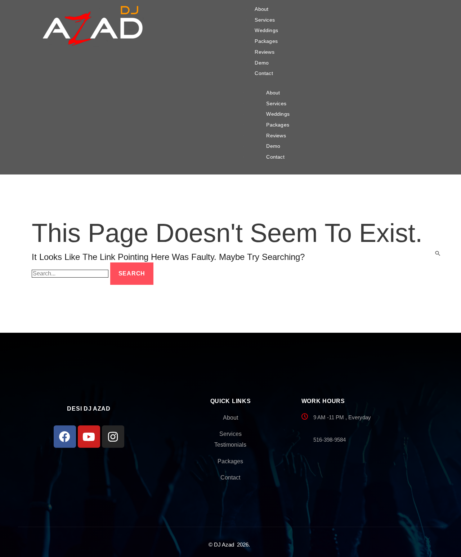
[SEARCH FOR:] (71, 273)
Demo (262, 63)
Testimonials (230, 445)
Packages (266, 41)
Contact (264, 73)
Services (265, 20)
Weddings (266, 30)
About (261, 9)
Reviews (264, 52)
